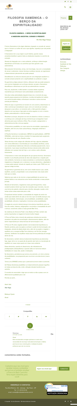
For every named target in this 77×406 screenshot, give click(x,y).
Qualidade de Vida (65, 64)
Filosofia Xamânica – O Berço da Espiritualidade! (28, 21)
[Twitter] (65, 1)
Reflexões (63, 66)
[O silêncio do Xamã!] (75, 203)
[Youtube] (70, 1)
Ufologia (62, 70)
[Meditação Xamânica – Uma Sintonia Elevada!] (1, 203)
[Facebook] (68, 1)
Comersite (33, 401)
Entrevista (63, 62)
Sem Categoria (64, 68)
